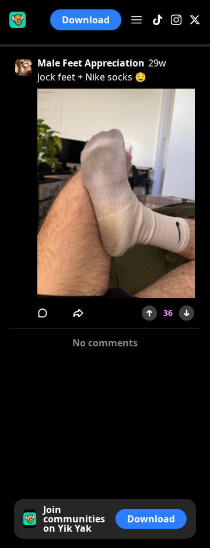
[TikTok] (157, 20)
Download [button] (86, 19)
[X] (195, 20)
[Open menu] (136, 20)
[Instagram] (176, 20)
